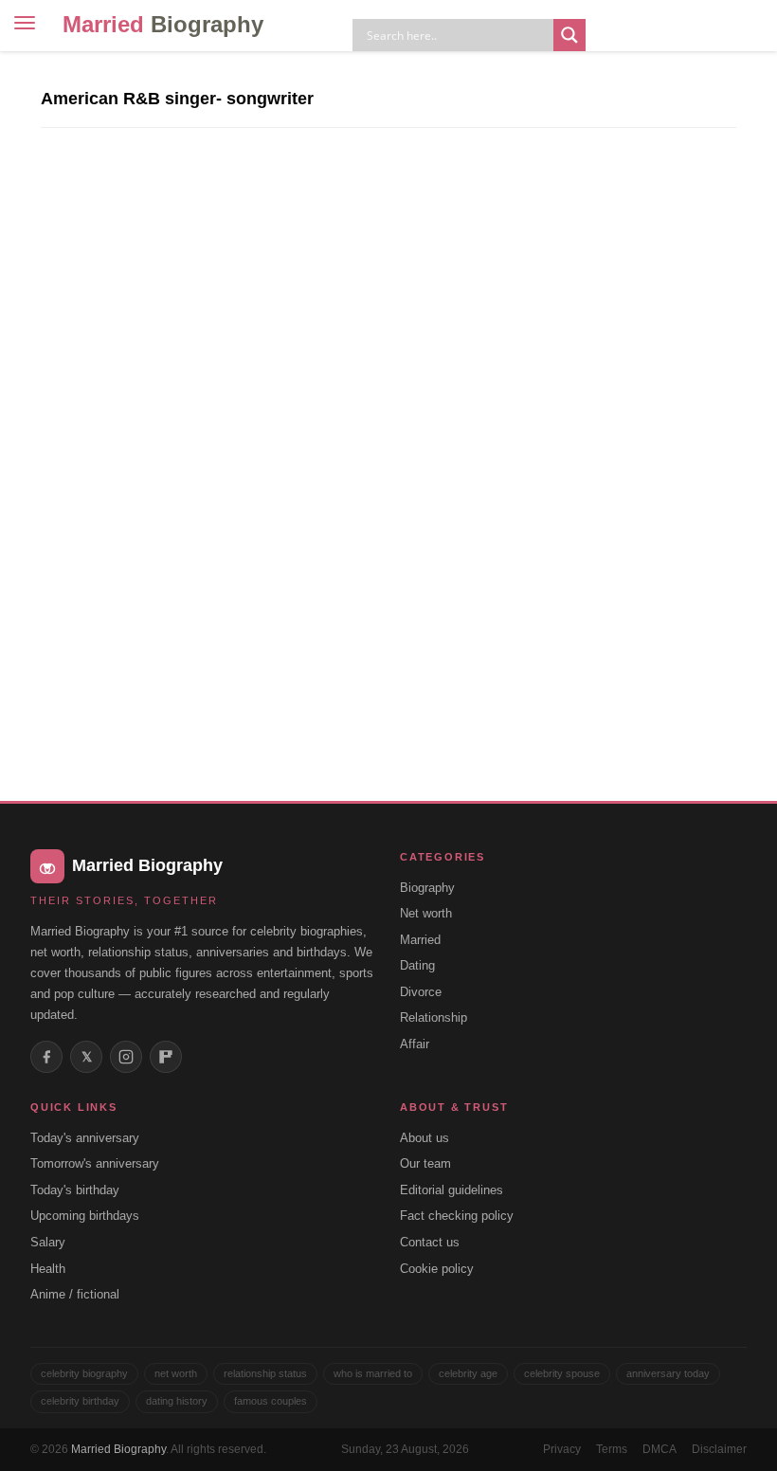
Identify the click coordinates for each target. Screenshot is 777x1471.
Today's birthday (74, 1190)
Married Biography (118, 1449)
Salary (47, 1242)
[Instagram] (126, 1057)
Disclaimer (719, 1449)
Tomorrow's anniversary (94, 1163)
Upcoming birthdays (84, 1215)
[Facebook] (46, 1057)
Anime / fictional (74, 1294)
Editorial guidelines (451, 1190)
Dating (417, 965)
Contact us (430, 1242)
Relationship (433, 1017)
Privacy (562, 1449)
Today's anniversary (84, 1138)
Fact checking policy (457, 1215)
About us (424, 1138)
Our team (425, 1163)
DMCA (659, 1449)
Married (163, 24)
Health (47, 1269)
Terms (611, 1449)
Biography (427, 888)
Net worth (426, 913)
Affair (414, 1044)
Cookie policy (437, 1269)
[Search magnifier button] (569, 35)
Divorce (421, 992)
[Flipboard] (166, 1057)
